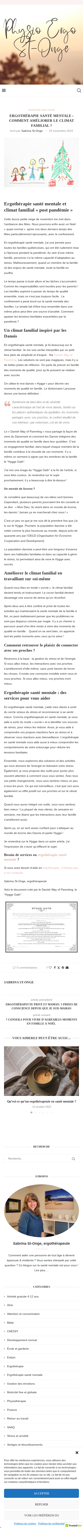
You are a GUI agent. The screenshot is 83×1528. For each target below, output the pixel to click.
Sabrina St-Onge (32, 130)
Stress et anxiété (17, 1435)
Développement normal (22, 1340)
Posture (12, 1409)
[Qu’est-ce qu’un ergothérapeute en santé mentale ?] (41, 1071)
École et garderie (18, 1348)
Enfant (11, 1357)
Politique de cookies (25, 1523)
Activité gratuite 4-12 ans (23, 1296)
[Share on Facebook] (55, 967)
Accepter (41, 1493)
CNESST (12, 1331)
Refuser (41, 1504)
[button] (77, 1453)
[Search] (79, 90)
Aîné (10, 1305)
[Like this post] (50, 967)
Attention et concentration (23, 1313)
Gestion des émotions (21, 1383)
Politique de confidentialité (52, 1523)
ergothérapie (51, 867)
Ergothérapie (15, 1366)
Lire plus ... (41, 1270)
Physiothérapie (16, 1401)
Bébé (10, 1322)
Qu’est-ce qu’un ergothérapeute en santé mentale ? (41, 1101)
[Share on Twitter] (58, 967)
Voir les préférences (41, 1515)
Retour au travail (17, 1418)
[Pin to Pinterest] (63, 967)
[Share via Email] (67, 967)
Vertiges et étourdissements (25, 1444)
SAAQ (11, 1427)
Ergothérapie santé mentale (25, 1374)
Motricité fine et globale (22, 1392)
